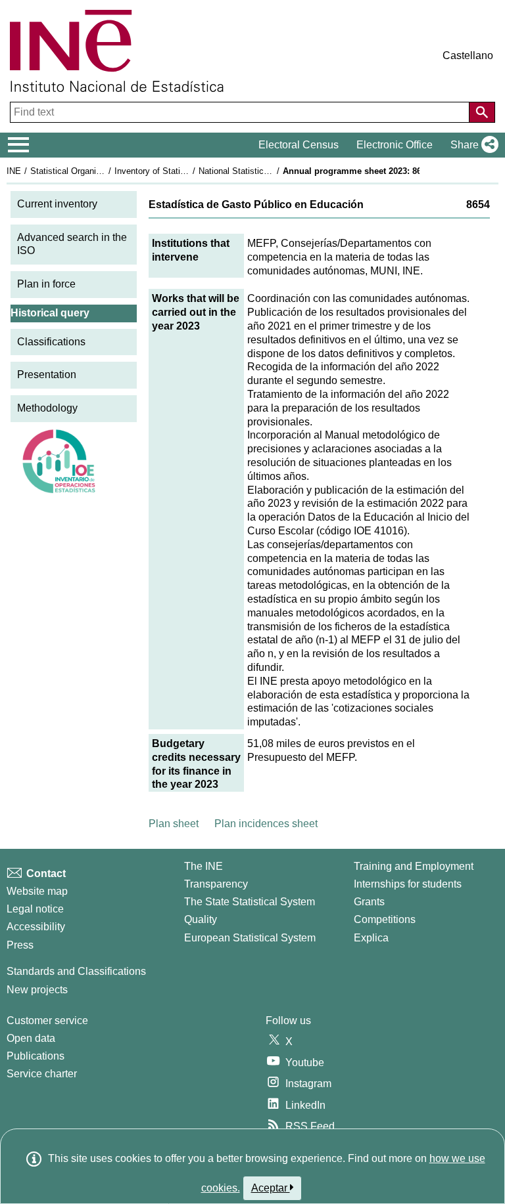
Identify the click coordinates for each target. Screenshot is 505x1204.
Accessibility (36, 926)
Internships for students (408, 884)
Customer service (47, 1020)
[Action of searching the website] (482, 112)
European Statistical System (250, 937)
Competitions (385, 919)
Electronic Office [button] (394, 144)
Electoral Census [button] (298, 144)
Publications (35, 1056)
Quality (200, 919)
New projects (37, 989)
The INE (203, 866)
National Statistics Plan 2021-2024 (264, 171)
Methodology (47, 408)
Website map (37, 891)
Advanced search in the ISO (72, 244)
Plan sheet (174, 823)
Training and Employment (413, 866)
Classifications (51, 341)
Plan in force (46, 284)
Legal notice (35, 908)
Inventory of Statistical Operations (179, 171)
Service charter (42, 1073)
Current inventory (57, 203)
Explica (371, 937)
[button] (471, 145)
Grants (369, 901)
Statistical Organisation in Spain (91, 171)
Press (20, 945)
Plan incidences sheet (266, 823)
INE (14, 171)
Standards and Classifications (76, 971)
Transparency (216, 884)
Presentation (46, 374)
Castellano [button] (468, 55)
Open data (31, 1038)
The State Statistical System (249, 901)
